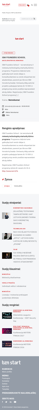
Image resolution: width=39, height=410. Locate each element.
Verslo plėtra (18, 186)
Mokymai (28, 310)
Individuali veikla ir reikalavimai (14, 286)
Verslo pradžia (8, 283)
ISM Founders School (13, 57)
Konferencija (19, 310)
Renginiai (8, 12)
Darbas (4, 384)
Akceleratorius (8, 60)
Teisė (15, 249)
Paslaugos (6, 378)
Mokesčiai (6, 274)
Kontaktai (5, 381)
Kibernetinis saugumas (22, 208)
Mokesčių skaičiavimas (11, 277)
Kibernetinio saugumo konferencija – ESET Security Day (24, 318)
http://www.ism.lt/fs (10, 171)
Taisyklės (5, 389)
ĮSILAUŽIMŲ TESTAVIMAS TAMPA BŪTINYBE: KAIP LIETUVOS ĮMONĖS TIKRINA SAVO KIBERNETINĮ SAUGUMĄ (24, 217)
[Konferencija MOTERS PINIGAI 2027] (7, 331)
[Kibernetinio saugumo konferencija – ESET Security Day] (7, 315)
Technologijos (19, 228)
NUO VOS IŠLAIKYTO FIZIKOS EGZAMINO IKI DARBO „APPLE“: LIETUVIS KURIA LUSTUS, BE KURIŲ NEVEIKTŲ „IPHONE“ (25, 238)
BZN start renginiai (21, 326)
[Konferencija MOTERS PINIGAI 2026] (7, 344)
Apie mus (5, 386)
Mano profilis (7, 372)
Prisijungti (22, 5)
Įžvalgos (7, 186)
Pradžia (3, 12)
